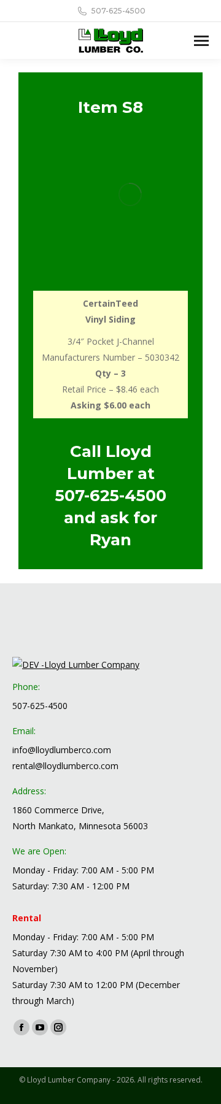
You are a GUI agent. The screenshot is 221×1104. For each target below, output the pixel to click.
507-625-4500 (110, 495)
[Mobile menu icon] (201, 41)
